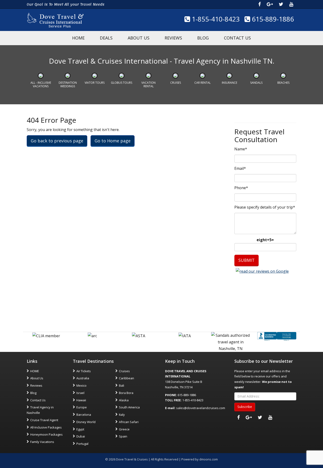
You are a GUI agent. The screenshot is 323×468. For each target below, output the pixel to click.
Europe (81, 407)
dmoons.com (208, 459)
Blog (203, 38)
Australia (82, 378)
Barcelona (83, 414)
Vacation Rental (148, 84)
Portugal (82, 444)
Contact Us (237, 38)
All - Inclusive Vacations (41, 84)
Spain (123, 436)
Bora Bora (126, 393)
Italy (122, 414)
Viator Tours (95, 83)
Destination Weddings (68, 84)
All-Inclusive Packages (46, 427)
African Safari (129, 422)
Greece (124, 429)
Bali (121, 385)
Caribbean (126, 378)
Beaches (283, 83)
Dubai (80, 436)
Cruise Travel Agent (44, 420)
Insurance (229, 83)
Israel (80, 393)
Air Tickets (83, 371)
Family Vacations (42, 442)
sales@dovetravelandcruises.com (200, 408)
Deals (106, 38)
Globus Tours (121, 83)
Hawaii (81, 400)
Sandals (256, 83)
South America (129, 407)
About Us (138, 38)
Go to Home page (113, 141)
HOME (78, 38)
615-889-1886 (272, 18)
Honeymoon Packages (46, 434)
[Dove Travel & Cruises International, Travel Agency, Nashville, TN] (276, 336)
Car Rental (202, 83)
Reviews (173, 38)
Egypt (80, 429)
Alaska (124, 400)
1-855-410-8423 (215, 18)
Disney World (86, 422)
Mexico (81, 385)
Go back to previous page (57, 141)
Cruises (175, 83)
